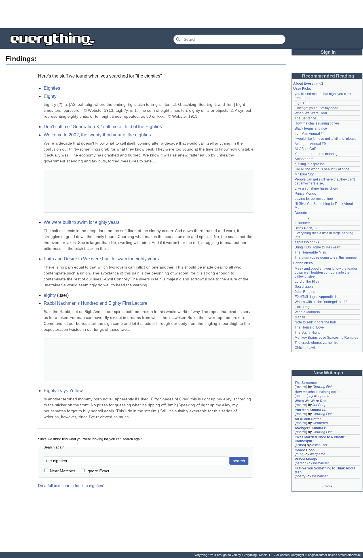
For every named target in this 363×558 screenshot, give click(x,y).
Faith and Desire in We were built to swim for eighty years (101, 258)
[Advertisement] (181, 14)
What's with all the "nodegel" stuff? (321, 302)
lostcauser (319, 445)
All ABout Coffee (307, 149)
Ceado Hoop (305, 450)
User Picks (302, 89)
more (327, 486)
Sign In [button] (328, 52)
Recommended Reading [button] (328, 76)
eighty (50, 295)
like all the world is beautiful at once (322, 169)
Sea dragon (304, 287)
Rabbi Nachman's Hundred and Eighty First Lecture (95, 303)
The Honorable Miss (310, 252)
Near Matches (62, 471)
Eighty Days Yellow (63, 390)
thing (299, 454)
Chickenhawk (305, 348)
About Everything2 (308, 83)
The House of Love (309, 327)
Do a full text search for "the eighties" (71, 485)
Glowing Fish (323, 387)
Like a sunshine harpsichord (316, 188)
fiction (300, 445)
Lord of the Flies (307, 282)
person (301, 463)
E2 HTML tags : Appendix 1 (315, 297)
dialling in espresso (310, 164)
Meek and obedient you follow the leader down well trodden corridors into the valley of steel (326, 272)
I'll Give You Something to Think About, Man (326, 470)
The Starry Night (307, 332)
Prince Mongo (305, 194)
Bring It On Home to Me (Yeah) (318, 247)
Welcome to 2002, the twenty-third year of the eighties (97, 134)
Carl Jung (302, 307)
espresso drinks (307, 242)
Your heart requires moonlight (317, 154)
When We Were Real (311, 113)
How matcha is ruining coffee (317, 123)
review (301, 387)
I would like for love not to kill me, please (325, 139)
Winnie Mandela (307, 312)
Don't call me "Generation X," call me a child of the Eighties (103, 126)
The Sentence (305, 118)
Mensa (300, 317)
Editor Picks (303, 263)
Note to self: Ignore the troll (315, 322)
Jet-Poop (319, 405)
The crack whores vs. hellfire (316, 343)
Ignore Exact (97, 471)
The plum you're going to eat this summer (326, 257)
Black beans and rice (311, 128)
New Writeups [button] (328, 372)
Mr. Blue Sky (304, 174)
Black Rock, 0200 (308, 228)
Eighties (52, 88)
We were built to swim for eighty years (81, 222)
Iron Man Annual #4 (310, 134)
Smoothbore (304, 159)
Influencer (302, 223)
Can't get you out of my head (316, 108)
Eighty (50, 96)
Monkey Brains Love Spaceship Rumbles (326, 338)
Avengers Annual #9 (310, 144)
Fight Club (303, 103)
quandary (302, 218)
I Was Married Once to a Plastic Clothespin (320, 439)
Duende (301, 213)
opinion (301, 396)
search (239, 460)
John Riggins (305, 292)
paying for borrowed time (314, 199)
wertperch (321, 396)
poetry (300, 476)
